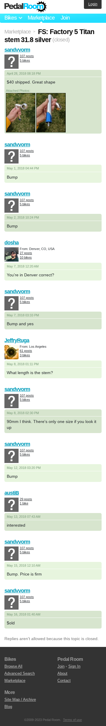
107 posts (27, 56)
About (62, 673)
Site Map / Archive (20, 699)
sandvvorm (17, 50)
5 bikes (25, 60)
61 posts (26, 350)
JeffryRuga (16, 340)
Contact (64, 680)
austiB (11, 493)
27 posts (26, 253)
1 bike (24, 503)
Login (92, 4)
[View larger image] (20, 112)
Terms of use (72, 720)
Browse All (13, 666)
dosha (11, 243)
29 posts (26, 499)
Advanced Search (19, 673)
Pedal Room (25, 7)
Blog (8, 706)
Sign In (74, 666)
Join (65, 18)
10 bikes (26, 257)
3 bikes (25, 355)
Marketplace (41, 18)
